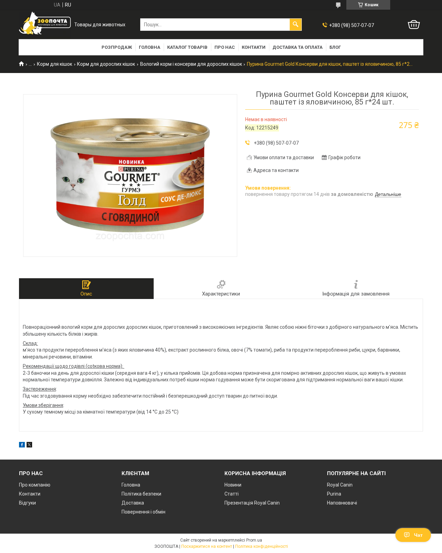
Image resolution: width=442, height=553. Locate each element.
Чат (418, 535)
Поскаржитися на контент (206, 546)
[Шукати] (295, 24)
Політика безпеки (141, 494)
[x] (29, 445)
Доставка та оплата (297, 47)
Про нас (224, 47)
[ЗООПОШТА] (45, 24)
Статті (231, 494)
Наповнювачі (342, 503)
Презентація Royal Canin (252, 503)
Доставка (133, 503)
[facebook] (22, 445)
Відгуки (27, 503)
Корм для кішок (54, 64)
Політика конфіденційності (261, 546)
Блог (335, 47)
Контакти (254, 47)
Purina (334, 494)
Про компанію (34, 485)
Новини (232, 485)
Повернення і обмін (143, 512)
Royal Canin (340, 485)
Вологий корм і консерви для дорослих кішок (191, 64)
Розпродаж (117, 47)
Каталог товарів (187, 47)
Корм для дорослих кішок (106, 64)
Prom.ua (254, 540)
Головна (149, 47)
